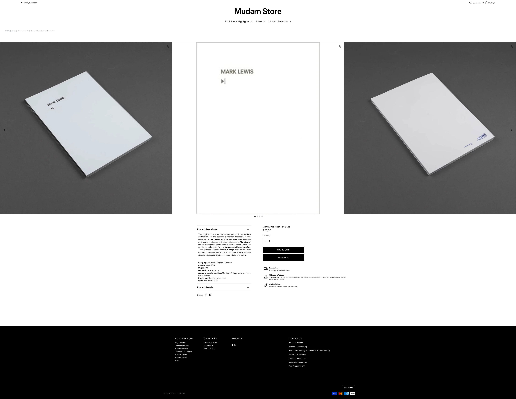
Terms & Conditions (183, 351)
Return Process (181, 348)
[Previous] (4, 130)
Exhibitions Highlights (237, 21)
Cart (491, 3)
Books (258, 21)
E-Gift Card (208, 345)
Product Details (205, 287)
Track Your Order (182, 345)
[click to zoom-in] (340, 47)
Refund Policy (181, 357)
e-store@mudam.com (298, 362)
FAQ (177, 361)
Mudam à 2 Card (210, 342)
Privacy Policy (181, 354)
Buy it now (283, 257)
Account (476, 3)
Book (13, 31)
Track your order (30, 3)
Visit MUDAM (209, 348)
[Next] (512, 130)
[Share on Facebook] (206, 295)
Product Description (207, 229)
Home (7, 31)
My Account (180, 342)
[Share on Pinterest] (210, 295)
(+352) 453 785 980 (297, 366)
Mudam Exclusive (278, 21)
